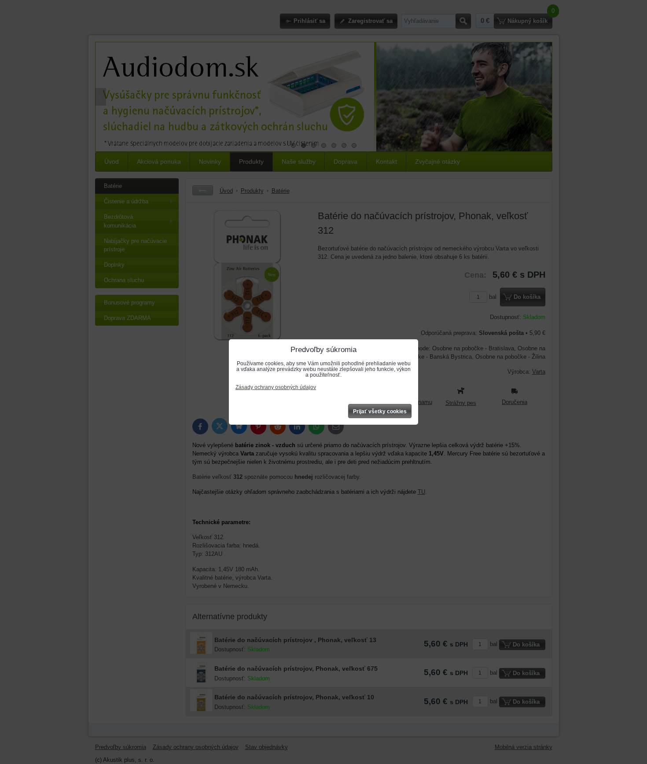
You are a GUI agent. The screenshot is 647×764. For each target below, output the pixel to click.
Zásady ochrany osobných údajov (275, 387)
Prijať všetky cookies (380, 411)
